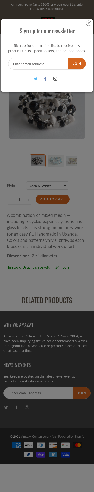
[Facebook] (46, 79)
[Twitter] (36, 79)
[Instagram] (55, 79)
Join (77, 64)
